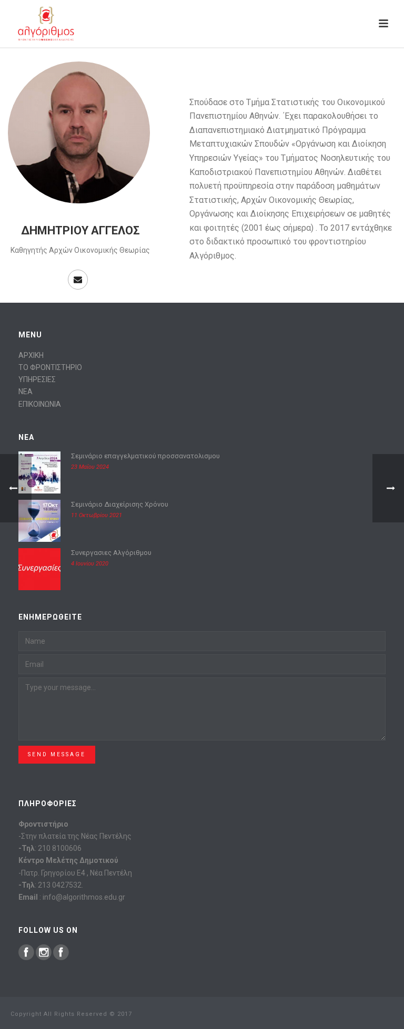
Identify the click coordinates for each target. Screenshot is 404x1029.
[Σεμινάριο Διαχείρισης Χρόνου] (39, 521)
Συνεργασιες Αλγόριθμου (111, 553)
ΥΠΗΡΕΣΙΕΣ (37, 379)
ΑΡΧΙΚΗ (31, 355)
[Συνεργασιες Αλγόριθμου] (39, 569)
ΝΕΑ (25, 391)
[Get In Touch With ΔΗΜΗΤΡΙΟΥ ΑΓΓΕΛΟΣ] (78, 280)
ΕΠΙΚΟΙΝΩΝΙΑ (39, 404)
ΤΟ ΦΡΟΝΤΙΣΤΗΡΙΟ (50, 367)
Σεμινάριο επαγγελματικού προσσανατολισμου (145, 456)
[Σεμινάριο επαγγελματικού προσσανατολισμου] (39, 472)
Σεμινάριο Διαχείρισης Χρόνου (119, 504)
